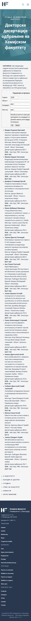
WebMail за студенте (7, 580)
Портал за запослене (7, 570)
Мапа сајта (4, 584)
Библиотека (4, 534)
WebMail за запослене (7, 573)
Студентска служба (6, 541)
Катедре (3, 559)
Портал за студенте (6, 577)
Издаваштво (4, 555)
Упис (2, 548)
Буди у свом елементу (7, 552)
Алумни (3, 527)
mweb (20, 617)
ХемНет (3, 531)
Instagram (4, 594)
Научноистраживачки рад (8, 562)
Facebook (3, 591)
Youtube (3, 605)
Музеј (2, 538)
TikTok (3, 598)
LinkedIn (3, 601)
